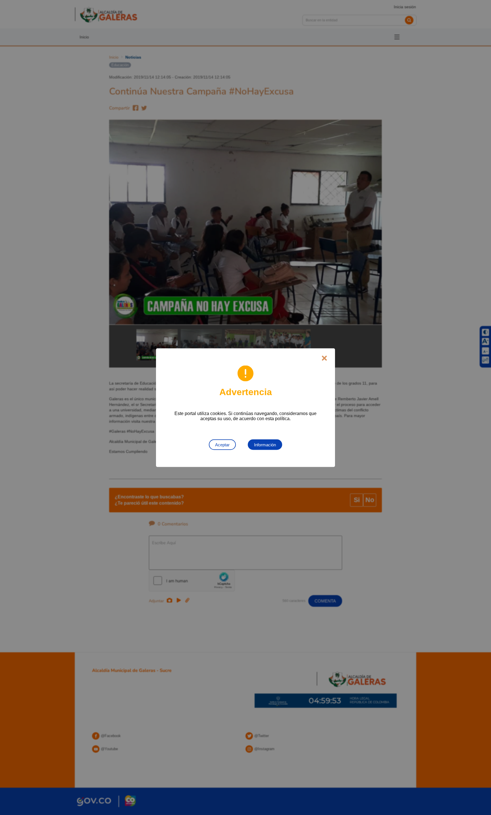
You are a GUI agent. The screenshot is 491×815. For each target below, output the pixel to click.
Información (265, 444)
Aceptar (222, 444)
